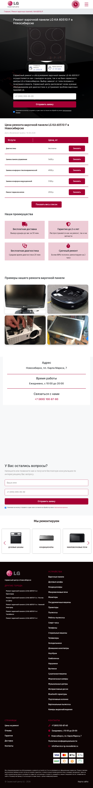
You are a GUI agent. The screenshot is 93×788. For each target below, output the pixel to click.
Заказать (77, 148)
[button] (4, 543)
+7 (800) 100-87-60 (46, 399)
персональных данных (61, 507)
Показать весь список (46, 204)
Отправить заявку (45, 104)
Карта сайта (83, 781)
